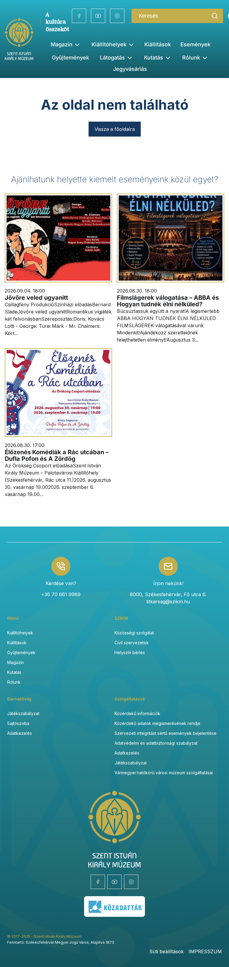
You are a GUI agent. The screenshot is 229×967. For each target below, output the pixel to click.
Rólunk (14, 682)
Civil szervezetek (131, 642)
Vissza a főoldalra (115, 129)
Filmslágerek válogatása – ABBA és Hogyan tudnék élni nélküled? (168, 301)
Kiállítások (157, 44)
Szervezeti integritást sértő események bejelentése (165, 733)
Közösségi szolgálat (134, 632)
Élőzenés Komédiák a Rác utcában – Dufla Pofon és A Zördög (57, 455)
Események (195, 44)
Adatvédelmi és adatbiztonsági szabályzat (155, 743)
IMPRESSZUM (205, 951)
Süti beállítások (166, 951)
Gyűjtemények (70, 57)
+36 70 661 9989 (61, 594)
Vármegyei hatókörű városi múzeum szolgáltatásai (163, 772)
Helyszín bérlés (129, 652)
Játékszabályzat (23, 713)
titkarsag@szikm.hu (168, 602)
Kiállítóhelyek (109, 44)
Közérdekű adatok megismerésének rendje (157, 723)
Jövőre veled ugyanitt (36, 297)
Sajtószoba (18, 723)
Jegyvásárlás (130, 69)
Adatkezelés (19, 733)
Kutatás (14, 672)
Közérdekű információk (137, 713)
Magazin (15, 662)
